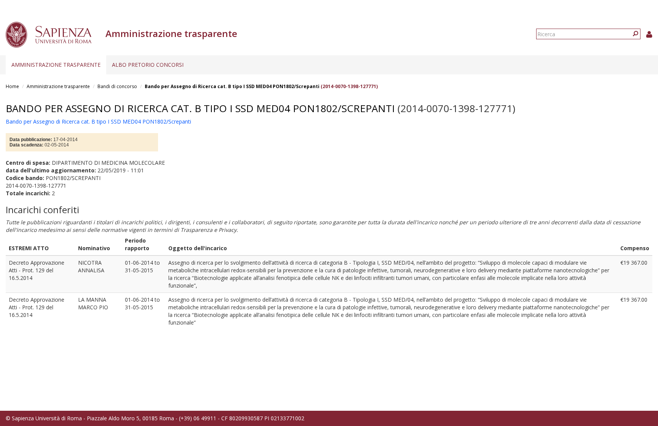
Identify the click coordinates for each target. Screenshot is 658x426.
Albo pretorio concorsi (148, 64)
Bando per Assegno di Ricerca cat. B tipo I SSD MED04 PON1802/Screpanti (232, 86)
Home (12, 86)
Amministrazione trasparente (56, 64)
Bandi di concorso (117, 86)
